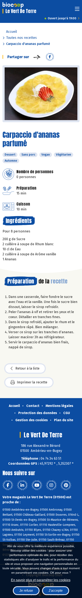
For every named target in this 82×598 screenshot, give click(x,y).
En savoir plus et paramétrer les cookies (40, 580)
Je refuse (26, 590)
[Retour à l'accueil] (13, 5)
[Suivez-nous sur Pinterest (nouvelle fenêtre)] (66, 485)
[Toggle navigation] (77, 10)
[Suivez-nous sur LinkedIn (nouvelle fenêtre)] (22, 485)
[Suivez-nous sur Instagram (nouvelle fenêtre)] (51, 485)
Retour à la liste (27, 368)
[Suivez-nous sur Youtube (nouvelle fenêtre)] (37, 485)
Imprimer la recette (32, 382)
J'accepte (56, 590)
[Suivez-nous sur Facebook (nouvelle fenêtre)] (8, 485)
